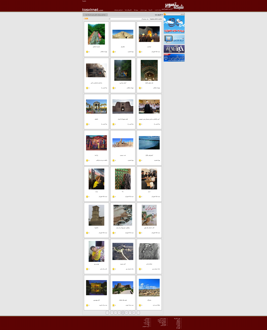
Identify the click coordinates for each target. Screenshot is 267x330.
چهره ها (178, 328)
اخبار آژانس (163, 325)
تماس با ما (147, 323)
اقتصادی (178, 323)
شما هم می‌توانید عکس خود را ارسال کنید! (95, 14)
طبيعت (178, 325)
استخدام (147, 318)
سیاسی (178, 319)
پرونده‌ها (136, 10)
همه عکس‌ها (177, 318)
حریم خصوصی (145, 326)
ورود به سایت (143, 10)
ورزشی (178, 326)
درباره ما (147, 321)
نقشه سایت (146, 319)
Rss (148, 325)
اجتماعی (178, 322)
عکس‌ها (150, 10)
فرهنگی (178, 321)
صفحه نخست (158, 10)
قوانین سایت (146, 322)
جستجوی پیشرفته (118, 10)
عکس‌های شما (128, 10)
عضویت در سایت (162, 321)
